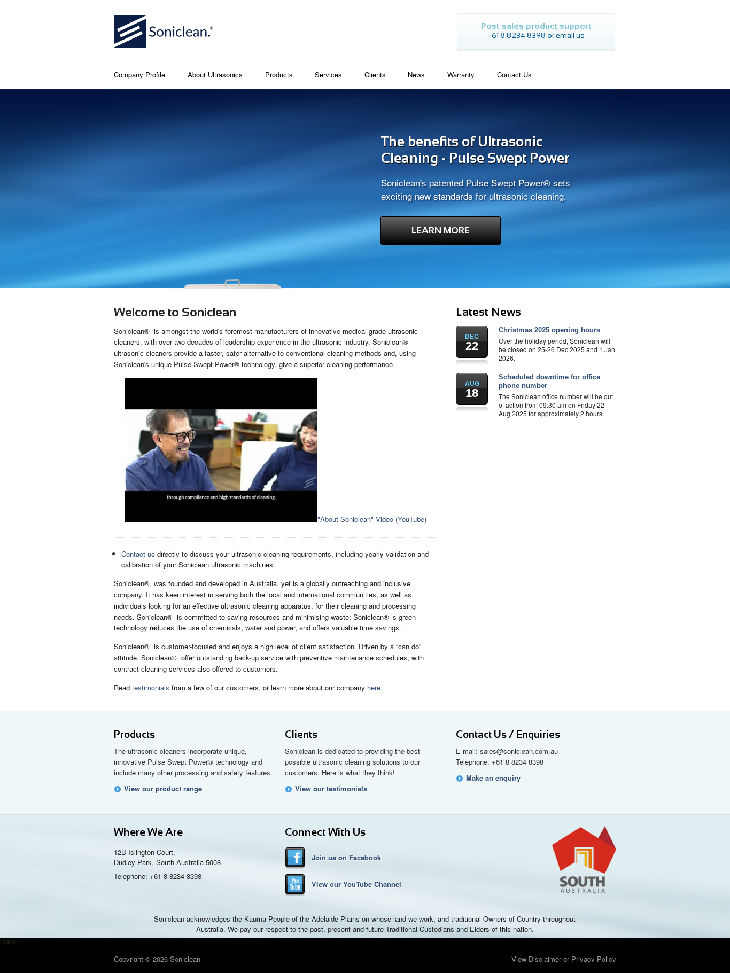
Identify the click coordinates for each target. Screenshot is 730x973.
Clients (301, 734)
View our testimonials (331, 788)
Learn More (440, 230)
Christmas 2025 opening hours (549, 330)
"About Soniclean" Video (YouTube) (371, 519)
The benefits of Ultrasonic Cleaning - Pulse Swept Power (475, 150)
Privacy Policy (593, 959)
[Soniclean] (163, 50)
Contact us (138, 554)
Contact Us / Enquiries (508, 734)
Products (134, 734)
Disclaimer (545, 959)
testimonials (150, 687)
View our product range (163, 788)
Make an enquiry (493, 778)
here (373, 687)
